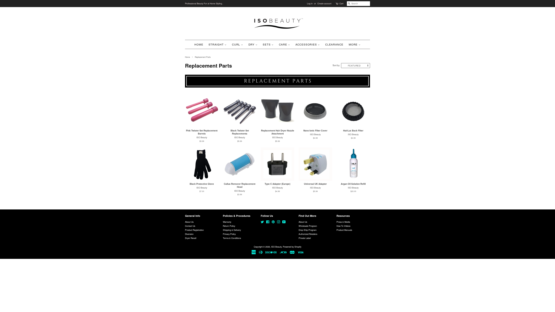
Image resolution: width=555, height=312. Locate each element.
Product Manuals (344, 229)
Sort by (336, 65)
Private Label (305, 237)
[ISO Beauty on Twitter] (262, 222)
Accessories (306, 44)
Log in (310, 3)
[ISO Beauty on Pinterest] (273, 222)
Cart (341, 3)
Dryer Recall (190, 237)
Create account (324, 3)
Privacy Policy (229, 233)
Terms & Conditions (232, 237)
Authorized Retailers (308, 233)
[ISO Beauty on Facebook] (267, 222)
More (354, 44)
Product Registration (194, 229)
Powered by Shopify (292, 246)
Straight (217, 44)
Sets (267, 44)
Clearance (334, 44)
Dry (252, 44)
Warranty (227, 221)
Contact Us (190, 225)
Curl (236, 44)
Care (283, 44)
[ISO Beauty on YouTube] (284, 222)
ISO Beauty (276, 246)
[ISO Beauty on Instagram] (278, 222)
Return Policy (229, 225)
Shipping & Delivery (232, 229)
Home (198, 44)
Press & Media (343, 221)
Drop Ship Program (308, 229)
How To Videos (343, 225)
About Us (189, 221)
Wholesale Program (308, 225)
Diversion (189, 233)
